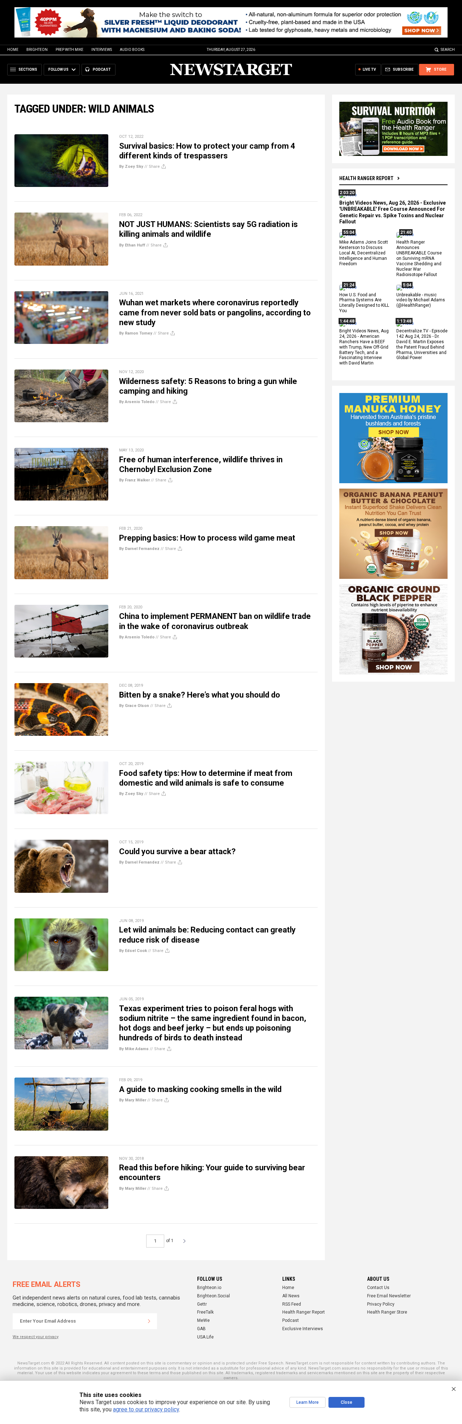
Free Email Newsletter (389, 1295)
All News (291, 1295)
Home (12, 50)
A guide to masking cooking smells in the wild (200, 1089)
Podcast (290, 1320)
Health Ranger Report (366, 178)
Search (448, 50)
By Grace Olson (134, 705)
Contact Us (378, 1287)
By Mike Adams (134, 1049)
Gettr (202, 1304)
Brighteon (37, 50)
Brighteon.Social (213, 1295)
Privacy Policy (381, 1304)
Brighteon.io (209, 1287)
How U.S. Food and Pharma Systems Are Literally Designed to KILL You (364, 303)
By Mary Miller (132, 1100)
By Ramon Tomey (135, 333)
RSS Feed (291, 1304)
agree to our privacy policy (146, 1409)
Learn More (307, 1402)
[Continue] (149, 1321)
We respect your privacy (35, 1337)
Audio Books (132, 50)
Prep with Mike (69, 50)
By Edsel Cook (133, 950)
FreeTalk (205, 1312)
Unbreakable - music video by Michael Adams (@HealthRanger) (420, 300)
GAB (201, 1328)
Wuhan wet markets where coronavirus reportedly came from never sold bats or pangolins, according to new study (215, 312)
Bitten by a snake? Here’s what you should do (199, 694)
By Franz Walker (134, 480)
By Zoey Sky (131, 166)
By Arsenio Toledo (136, 401)
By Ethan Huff (132, 245)
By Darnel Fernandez (139, 548)
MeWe (203, 1320)
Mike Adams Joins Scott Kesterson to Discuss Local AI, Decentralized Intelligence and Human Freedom (363, 253)
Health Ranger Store (387, 1312)
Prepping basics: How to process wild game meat (207, 537)
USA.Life (205, 1337)
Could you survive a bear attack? (177, 851)
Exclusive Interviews (302, 1328)
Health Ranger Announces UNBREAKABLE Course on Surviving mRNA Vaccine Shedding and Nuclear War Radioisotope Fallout (419, 258)
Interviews (101, 50)
